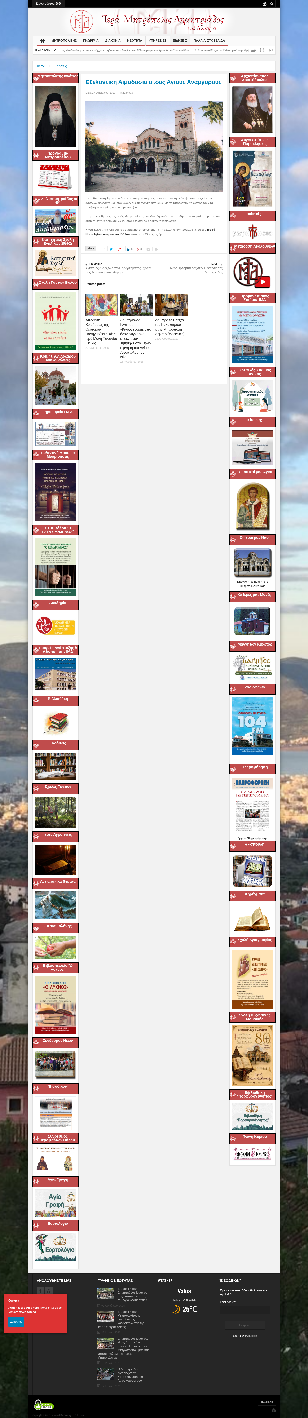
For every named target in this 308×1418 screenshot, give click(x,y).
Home (41, 66)
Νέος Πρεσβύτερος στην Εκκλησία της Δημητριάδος (196, 268)
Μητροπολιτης (64, 41)
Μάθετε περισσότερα (22, 1311)
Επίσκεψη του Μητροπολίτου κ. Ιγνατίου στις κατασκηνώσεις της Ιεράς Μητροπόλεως (120, 1319)
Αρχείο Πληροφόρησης (252, 838)
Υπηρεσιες (157, 41)
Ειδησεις (180, 41)
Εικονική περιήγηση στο (252, 581)
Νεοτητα (134, 41)
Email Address (228, 1302)
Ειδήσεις (60, 66)
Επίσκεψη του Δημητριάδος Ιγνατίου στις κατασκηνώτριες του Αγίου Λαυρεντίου (132, 1294)
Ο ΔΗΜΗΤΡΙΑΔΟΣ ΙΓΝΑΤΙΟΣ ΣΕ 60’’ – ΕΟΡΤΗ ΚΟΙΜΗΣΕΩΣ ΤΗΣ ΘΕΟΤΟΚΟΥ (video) (240, 50)
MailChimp (251, 1336)
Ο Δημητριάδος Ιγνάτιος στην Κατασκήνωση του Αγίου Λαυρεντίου (130, 1375)
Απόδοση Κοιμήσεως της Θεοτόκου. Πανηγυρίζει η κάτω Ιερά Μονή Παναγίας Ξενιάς (101, 331)
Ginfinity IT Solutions (73, 1415)
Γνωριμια (91, 41)
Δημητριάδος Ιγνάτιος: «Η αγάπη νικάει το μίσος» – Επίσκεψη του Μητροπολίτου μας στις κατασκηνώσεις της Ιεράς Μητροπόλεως (123, 1348)
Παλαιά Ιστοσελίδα (209, 41)
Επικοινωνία (267, 1402)
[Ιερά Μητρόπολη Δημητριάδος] (154, 21)
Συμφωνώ (16, 1322)
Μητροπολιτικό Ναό (252, 586)
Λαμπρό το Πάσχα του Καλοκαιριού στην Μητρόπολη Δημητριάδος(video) (145, 50)
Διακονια (113, 41)
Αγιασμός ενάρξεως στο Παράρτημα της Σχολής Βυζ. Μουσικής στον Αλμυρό (118, 268)
